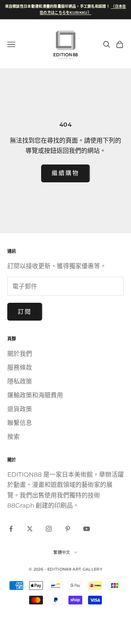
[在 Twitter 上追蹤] (29, 528)
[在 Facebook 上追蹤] (11, 528)
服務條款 (19, 367)
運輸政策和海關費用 (35, 395)
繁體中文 (61, 552)
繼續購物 (65, 173)
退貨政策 (19, 409)
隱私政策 (19, 381)
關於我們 (19, 353)
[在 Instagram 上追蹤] (48, 528)
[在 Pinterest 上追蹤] (67, 528)
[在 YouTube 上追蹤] (86, 528)
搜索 (13, 436)
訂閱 (25, 311)
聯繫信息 (19, 422)
